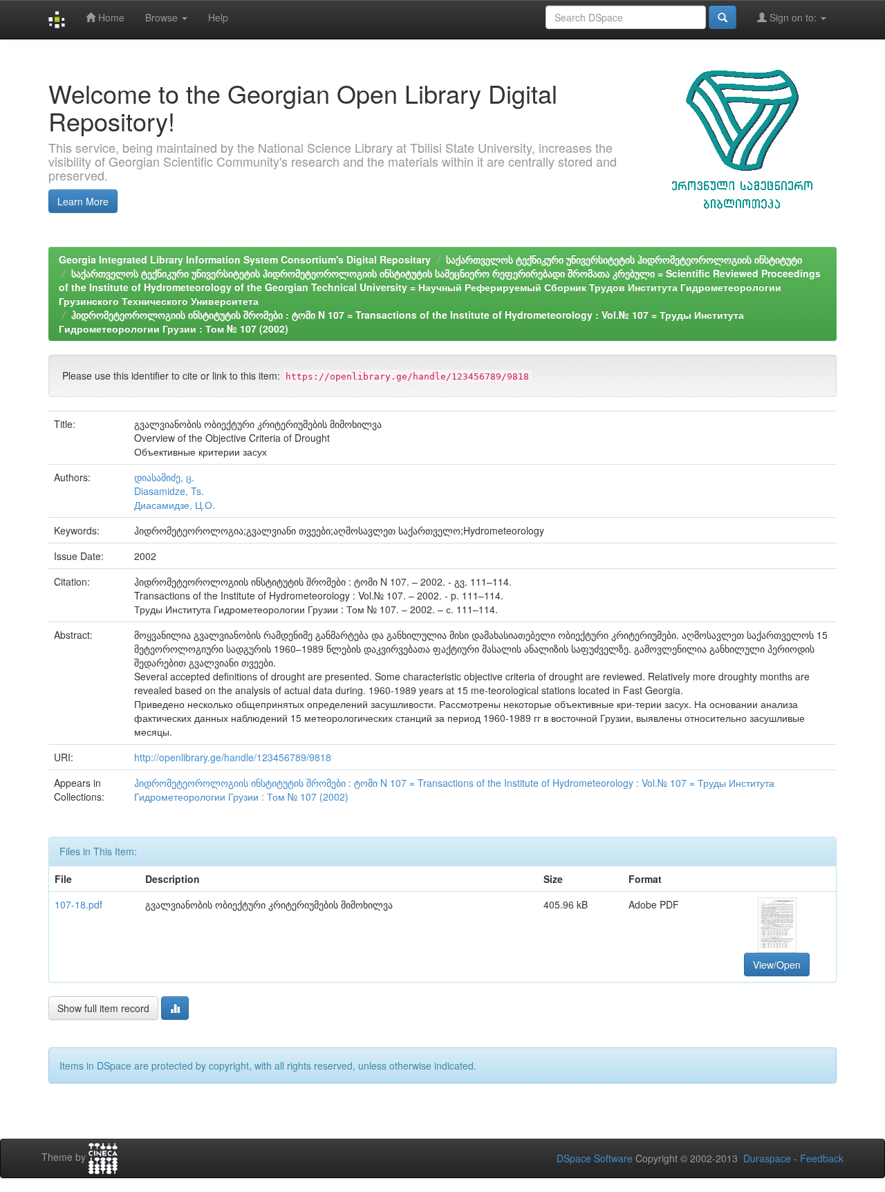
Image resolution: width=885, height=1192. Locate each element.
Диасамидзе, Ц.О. (174, 505)
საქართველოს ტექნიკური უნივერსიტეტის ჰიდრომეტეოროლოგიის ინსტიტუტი (624, 259)
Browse (162, 17)
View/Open (777, 964)
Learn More (83, 201)
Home (109, 17)
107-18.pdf (78, 904)
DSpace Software (595, 1158)
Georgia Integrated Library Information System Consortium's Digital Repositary (245, 259)
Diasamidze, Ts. (169, 491)
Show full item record (103, 1008)
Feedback (822, 1158)
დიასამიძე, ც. (164, 477)
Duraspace (767, 1158)
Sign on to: (793, 17)
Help (218, 17)
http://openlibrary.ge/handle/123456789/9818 (232, 757)
